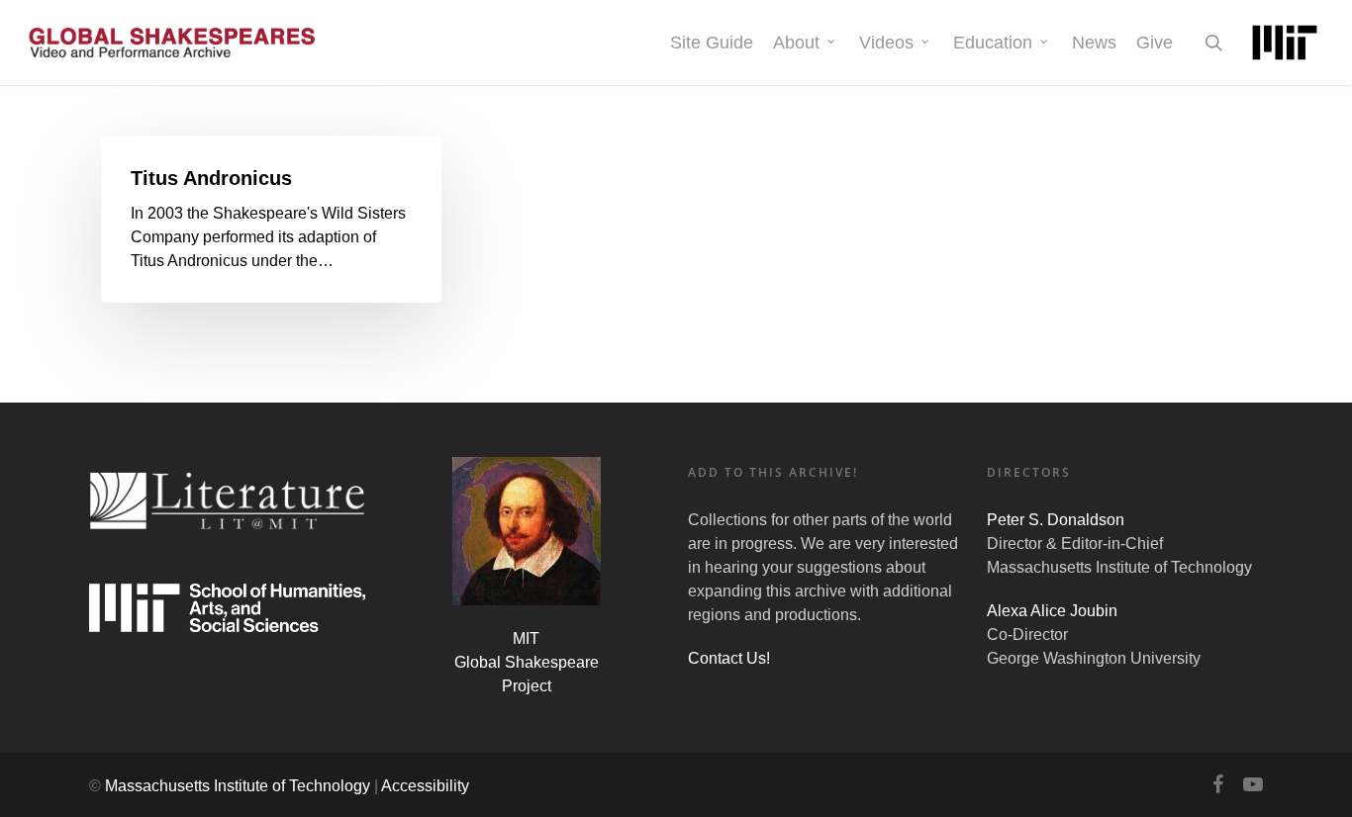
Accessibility (425, 785)
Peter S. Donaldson (1055, 519)
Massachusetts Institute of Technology (237, 785)
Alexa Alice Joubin (1052, 610)
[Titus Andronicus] (271, 220)
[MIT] (1284, 42)
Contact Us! (729, 658)
